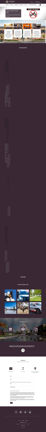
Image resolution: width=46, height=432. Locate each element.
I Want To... (26, 4)
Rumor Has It (21, 4)
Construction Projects (32, 4)
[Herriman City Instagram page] (20, 412)
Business (11, 4)
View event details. (16, 15)
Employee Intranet (23, 425)
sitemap (26, 420)
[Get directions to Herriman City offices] (35, 369)
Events (35, 334)
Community (7, 4)
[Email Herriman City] (10, 369)
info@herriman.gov (10, 371)
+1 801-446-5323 (23, 371)
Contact (23, 420)
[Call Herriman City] (23, 369)
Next (43, 13)
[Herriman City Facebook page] (16, 412)
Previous (2, 13)
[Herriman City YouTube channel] (30, 412)
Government (16, 4)
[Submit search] (40, 4)
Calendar (10, 334)
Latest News (23, 334)
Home (19, 420)
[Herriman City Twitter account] (25, 412)
